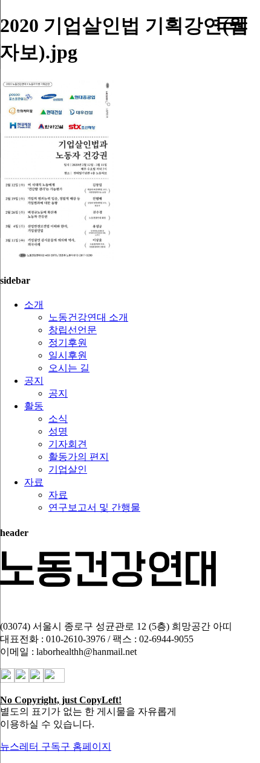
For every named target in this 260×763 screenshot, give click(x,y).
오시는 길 (68, 368)
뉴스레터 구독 (30, 746)
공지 (34, 380)
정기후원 (67, 342)
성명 (58, 431)
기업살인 (67, 469)
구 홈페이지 (85, 746)
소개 (34, 304)
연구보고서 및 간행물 (94, 507)
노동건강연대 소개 (88, 317)
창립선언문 (72, 330)
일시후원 (67, 355)
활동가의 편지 (78, 457)
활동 (34, 406)
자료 (34, 482)
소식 (58, 418)
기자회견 (67, 444)
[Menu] (232, 23)
